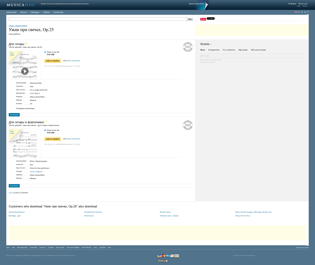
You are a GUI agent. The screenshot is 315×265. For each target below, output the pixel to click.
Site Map (51, 247)
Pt (308, 12)
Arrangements (213, 50)
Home (8, 247)
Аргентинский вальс (17, 212)
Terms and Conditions (72, 247)
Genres (23, 12)
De (302, 12)
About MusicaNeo (22, 247)
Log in (11, 193)
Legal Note (102, 247)
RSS (109, 247)
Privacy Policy (60, 247)
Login (298, 6)
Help (13, 247)
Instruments (11, 12)
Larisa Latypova (36, 172)
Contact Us (42, 247)
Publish (46, 12)
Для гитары (204, 56)
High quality (243, 50)
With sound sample (258, 50)
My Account (303, 4)
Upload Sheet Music (196, 4)
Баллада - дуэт (15, 216)
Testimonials (33, 247)
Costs (95, 247)
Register (304, 6)
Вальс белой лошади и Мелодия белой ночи (254, 212)
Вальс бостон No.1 (243, 216)
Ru (305, 12)
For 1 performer (229, 50)
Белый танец (165, 212)
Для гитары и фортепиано (210, 61)
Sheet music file (53, 52)
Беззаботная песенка (93, 212)
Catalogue (34, 12)
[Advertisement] (252, 29)
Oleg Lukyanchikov (73, 61)
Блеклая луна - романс (169, 216)
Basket (294, 4)
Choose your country (302, 247)
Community (58, 12)
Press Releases (86, 247)
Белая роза (89, 216)
